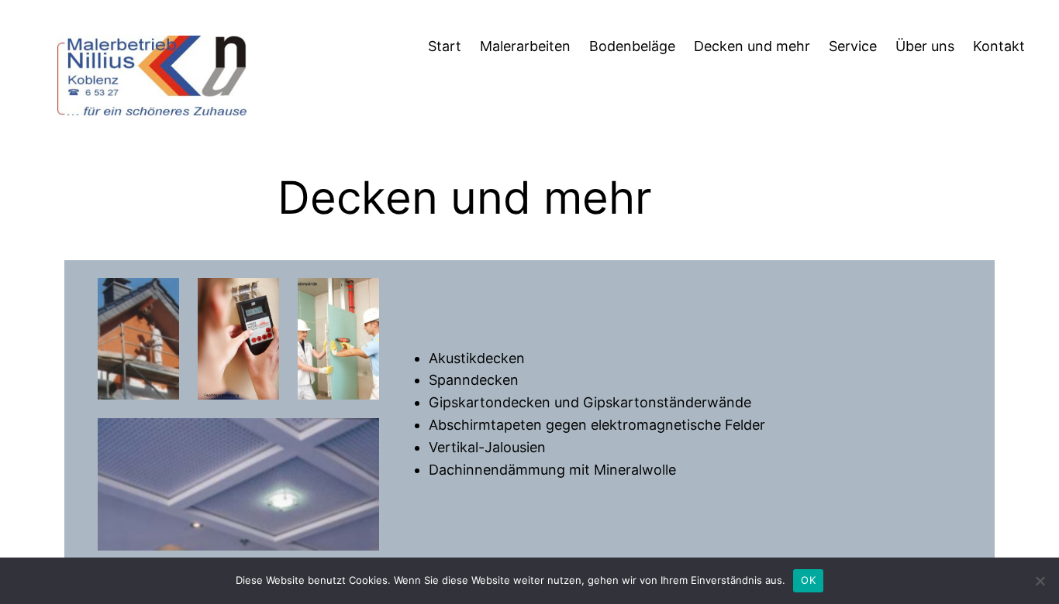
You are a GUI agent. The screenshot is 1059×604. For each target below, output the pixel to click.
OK (808, 580)
